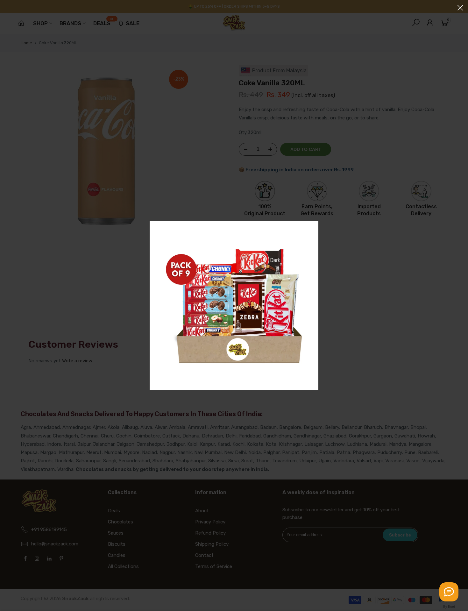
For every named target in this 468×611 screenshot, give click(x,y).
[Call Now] (448, 591)
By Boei (449, 606)
